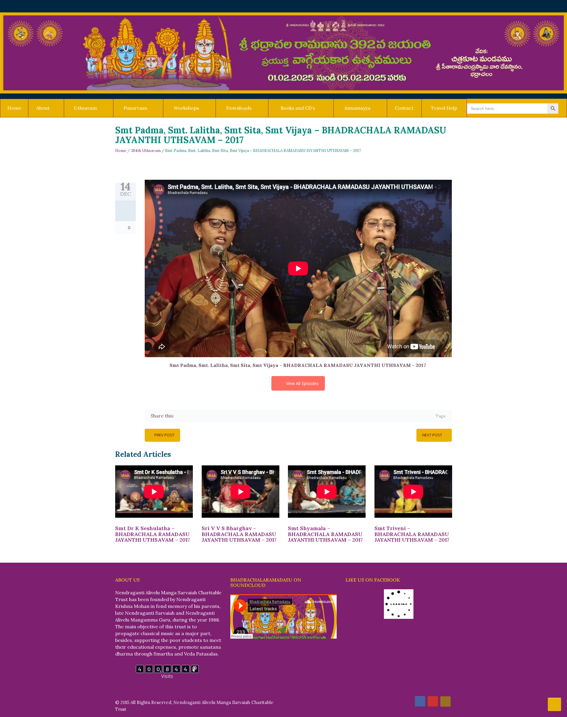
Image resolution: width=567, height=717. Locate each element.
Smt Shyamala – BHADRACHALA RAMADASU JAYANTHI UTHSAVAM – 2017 (325, 534)
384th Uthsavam (146, 150)
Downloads (239, 108)
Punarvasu (135, 108)
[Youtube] (433, 701)
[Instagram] (445, 701)
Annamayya (357, 108)
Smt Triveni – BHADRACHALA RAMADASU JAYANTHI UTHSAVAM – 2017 (411, 534)
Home (14, 108)
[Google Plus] (197, 415)
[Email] (231, 415)
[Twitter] (188, 415)
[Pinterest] (205, 415)
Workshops (186, 108)
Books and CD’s (298, 108)
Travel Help (444, 108)
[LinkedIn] (214, 415)
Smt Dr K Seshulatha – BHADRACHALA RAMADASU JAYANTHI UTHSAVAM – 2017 (152, 534)
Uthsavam (85, 108)
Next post (432, 435)
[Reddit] (222, 415)
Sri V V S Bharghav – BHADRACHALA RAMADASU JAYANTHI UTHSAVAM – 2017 (239, 534)
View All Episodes (302, 383)
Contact (404, 108)
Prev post (164, 435)
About (43, 108)
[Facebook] (180, 415)
